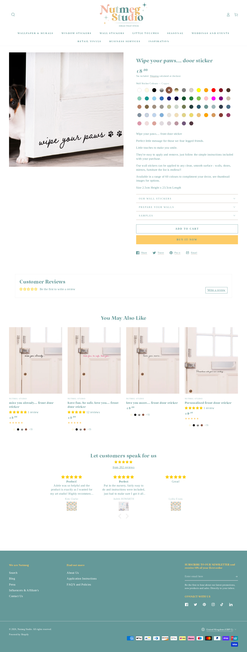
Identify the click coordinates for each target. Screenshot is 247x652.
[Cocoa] (154, 107)
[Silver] (161, 90)
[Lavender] (161, 123)
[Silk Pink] (139, 123)
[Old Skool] (191, 107)
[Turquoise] (147, 98)
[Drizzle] (139, 115)
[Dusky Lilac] (169, 123)
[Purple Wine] (184, 123)
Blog (12, 578)
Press (12, 584)
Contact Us (16, 596)
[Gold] (176, 90)
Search (13, 572)
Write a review (216, 290)
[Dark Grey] (184, 90)
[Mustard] (198, 115)
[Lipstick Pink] (228, 115)
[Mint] (139, 98)
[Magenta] (213, 98)
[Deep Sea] (221, 107)
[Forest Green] (184, 98)
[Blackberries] (191, 123)
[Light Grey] (191, 90)
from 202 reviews (124, 467)
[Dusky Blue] (147, 115)
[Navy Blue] (169, 98)
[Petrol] (198, 107)
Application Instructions (82, 578)
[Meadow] (184, 107)
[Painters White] (169, 115)
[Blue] (161, 98)
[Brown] (228, 90)
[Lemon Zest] (191, 115)
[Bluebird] (161, 115)
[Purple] (221, 98)
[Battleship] (161, 107)
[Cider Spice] (139, 107)
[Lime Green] (198, 98)
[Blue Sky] (154, 115)
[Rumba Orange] (206, 115)
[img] (123, 462)
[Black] (154, 90)
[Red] (213, 90)
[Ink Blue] (228, 107)
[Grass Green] (191, 98)
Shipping (154, 76)
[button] (13, 15)
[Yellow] (198, 90)
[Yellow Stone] (184, 115)
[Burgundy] (221, 90)
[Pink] (206, 98)
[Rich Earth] (147, 107)
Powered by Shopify (19, 634)
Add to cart (187, 228)
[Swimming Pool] (154, 98)
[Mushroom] (228, 98)
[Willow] (169, 107)
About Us (73, 572)
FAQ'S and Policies (79, 584)
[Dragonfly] (206, 107)
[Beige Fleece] (176, 115)
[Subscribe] (237, 576)
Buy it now (187, 239)
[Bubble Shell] (154, 123)
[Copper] (169, 90)
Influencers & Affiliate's (24, 590)
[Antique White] (147, 90)
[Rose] (147, 123)
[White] (139, 90)
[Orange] (206, 90)
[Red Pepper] (221, 115)
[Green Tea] (176, 107)
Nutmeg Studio (25, 629)
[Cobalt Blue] (176, 98)
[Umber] (213, 115)
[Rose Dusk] (176, 123)
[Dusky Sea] (213, 107)
